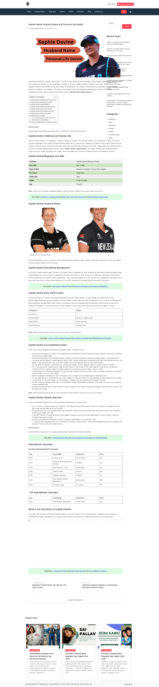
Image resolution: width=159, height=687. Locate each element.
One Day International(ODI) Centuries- (44, 117)
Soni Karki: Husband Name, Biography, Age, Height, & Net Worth (112, 656)
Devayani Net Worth (60, 571)
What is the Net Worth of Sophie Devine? (44, 122)
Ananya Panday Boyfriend (80, 438)
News (111, 138)
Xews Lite (88, 684)
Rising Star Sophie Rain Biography (74, 197)
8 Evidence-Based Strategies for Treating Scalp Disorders (119, 81)
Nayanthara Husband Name (50, 197)
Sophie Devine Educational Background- (43, 106)
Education (80, 12)
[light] (131, 11)
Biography (52, 12)
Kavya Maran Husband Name (82, 338)
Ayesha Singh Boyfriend (61, 438)
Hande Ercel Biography (99, 286)
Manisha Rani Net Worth (77, 571)
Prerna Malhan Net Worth (97, 571)
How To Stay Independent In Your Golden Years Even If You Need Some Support (119, 63)
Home (29, 12)
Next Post (85, 583)
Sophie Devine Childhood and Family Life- (43, 100)
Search (111, 23)
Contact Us (98, 12)
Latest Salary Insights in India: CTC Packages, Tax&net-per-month (117, 70)
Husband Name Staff (36, 28)
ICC (61, 131)
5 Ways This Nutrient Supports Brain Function (117, 88)
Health (71, 12)
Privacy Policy (65, 684)
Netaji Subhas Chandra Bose (98, 197)
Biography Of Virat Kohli (102, 338)
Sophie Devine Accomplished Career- (42, 111)
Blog (89, 12)
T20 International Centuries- (40, 120)
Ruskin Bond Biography (81, 286)
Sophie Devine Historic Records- (41, 113)
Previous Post (39, 583)
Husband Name (40, 12)
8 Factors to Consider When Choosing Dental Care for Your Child (118, 50)
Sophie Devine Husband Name (40, 104)
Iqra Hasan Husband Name (61, 286)
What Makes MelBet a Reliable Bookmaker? (120, 75)
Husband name (114, 135)
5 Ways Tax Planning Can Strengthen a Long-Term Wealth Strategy (118, 43)
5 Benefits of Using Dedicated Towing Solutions (118, 95)
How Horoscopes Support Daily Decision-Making (119, 56)
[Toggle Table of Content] (55, 97)
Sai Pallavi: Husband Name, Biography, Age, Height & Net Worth (76, 656)
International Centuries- (38, 115)
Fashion (62, 12)
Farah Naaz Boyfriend (99, 438)
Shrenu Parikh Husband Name (59, 338)
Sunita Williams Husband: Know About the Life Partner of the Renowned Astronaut (42, 656)
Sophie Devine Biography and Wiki (41, 102)
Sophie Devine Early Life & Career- (41, 109)
